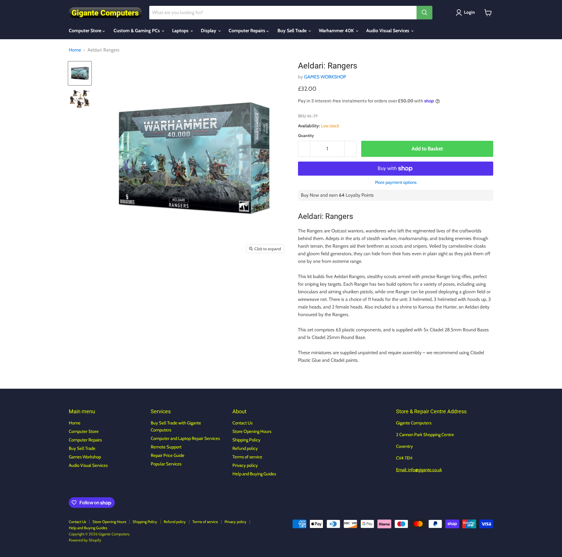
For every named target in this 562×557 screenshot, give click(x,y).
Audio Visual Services (388, 30)
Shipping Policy (246, 440)
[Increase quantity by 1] (351, 149)
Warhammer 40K (337, 30)
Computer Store (85, 30)
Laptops (181, 30)
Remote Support (166, 447)
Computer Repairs (247, 30)
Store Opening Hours (251, 431)
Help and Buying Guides (254, 474)
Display (209, 30)
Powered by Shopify (85, 540)
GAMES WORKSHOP (325, 77)
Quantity (306, 135)
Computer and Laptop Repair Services (185, 438)
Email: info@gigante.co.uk (419, 469)
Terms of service (247, 457)
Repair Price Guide (167, 455)
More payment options (396, 182)
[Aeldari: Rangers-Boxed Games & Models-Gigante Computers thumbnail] (79, 73)
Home (75, 50)
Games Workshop (85, 457)
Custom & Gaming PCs (137, 30)
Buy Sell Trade (292, 30)
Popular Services (166, 464)
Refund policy (245, 448)
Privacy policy (245, 465)
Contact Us (242, 423)
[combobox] (283, 12)
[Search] (424, 12)
